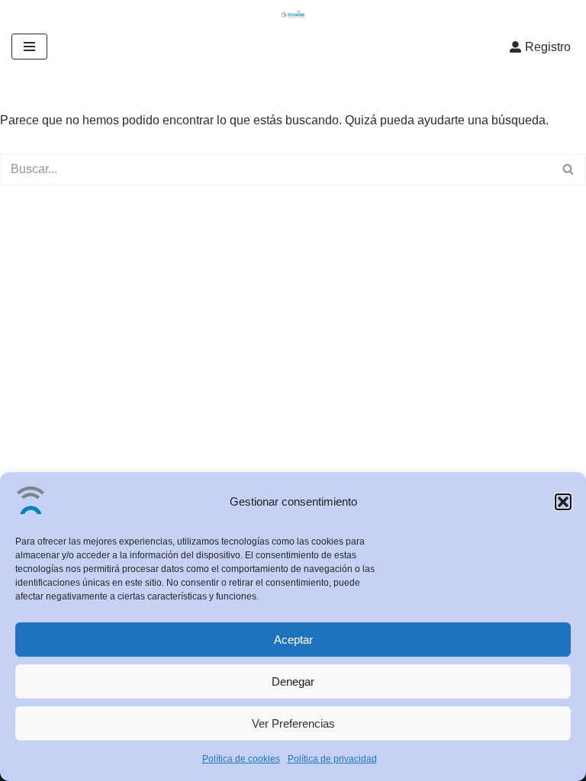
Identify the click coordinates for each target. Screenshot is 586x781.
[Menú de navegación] (29, 46)
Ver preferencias (293, 723)
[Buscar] (569, 169)
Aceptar (293, 639)
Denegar (293, 681)
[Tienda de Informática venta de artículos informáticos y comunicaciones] (293, 14)
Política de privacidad (332, 759)
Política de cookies (241, 759)
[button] (563, 501)
